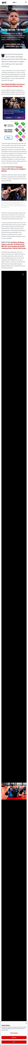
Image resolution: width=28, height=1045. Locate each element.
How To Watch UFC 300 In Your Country (12, 84)
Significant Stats (7, 248)
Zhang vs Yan (15, 169)
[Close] (26, 1023)
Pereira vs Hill (6, 169)
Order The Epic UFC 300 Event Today (12, 86)
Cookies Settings (14, 1033)
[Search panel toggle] (26, 2)
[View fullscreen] (22, 273)
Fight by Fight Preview (19, 248)
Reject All (14, 1037)
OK (14, 1042)
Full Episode (18, 167)
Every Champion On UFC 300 (16, 246)
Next (25, 791)
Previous (3, 791)
